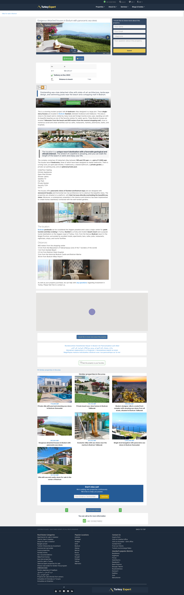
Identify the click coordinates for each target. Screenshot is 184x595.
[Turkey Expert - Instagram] (60, 591)
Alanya (77, 548)
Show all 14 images (73, 103)
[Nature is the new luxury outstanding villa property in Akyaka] (66, 510)
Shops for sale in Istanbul (46, 541)
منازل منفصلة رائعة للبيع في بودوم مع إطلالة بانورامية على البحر (92, 348)
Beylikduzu (116, 553)
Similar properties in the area (49, 370)
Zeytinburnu (116, 560)
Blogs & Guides (138, 7)
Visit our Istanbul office (120, 539)
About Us (112, 7)
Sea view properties (44, 559)
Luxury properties (43, 550)
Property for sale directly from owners (50, 577)
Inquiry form (116, 537)
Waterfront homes (43, 557)
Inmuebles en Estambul (45, 581)
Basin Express (117, 564)
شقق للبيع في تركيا (43, 574)
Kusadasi (78, 539)
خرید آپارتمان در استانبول (45, 572)
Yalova (77, 561)
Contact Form (116, 544)
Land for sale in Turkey (45, 561)
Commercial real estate (45, 548)
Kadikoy (114, 573)
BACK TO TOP (141, 529)
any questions (81, 283)
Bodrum (41, 230)
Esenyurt (115, 571)
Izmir (76, 544)
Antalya (77, 541)
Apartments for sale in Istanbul (47, 537)
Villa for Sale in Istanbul (45, 539)
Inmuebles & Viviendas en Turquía (48, 579)
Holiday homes (42, 552)
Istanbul (77, 537)
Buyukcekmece (117, 569)
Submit (129, 50)
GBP (140, 2)
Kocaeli (77, 557)
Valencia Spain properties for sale (48, 563)
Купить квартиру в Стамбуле (47, 570)
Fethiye (77, 559)
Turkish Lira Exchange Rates (121, 548)
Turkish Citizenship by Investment (48, 546)
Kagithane (115, 555)
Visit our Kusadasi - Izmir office (122, 541)
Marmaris (78, 563)
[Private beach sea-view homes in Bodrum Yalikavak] (120, 510)
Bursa (77, 552)
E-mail (81, 58)
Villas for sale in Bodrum (9, 13)
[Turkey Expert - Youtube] (56, 591)
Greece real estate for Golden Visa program (52, 566)
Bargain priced (42, 544)
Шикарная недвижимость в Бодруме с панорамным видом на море (92, 350)
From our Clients (118, 546)
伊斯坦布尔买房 (42, 568)
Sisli (113, 575)
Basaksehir (116, 562)
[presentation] (38, 37)
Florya (114, 558)
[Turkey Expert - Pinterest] (68, 591)
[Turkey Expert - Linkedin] (72, 591)
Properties (100, 7)
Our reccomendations (44, 555)
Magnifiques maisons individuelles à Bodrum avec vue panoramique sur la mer (92, 352)
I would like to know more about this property (92, 337)
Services (124, 7)
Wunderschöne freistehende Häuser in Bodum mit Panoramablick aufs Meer (92, 346)
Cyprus (77, 555)
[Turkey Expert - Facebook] (64, 591)
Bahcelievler (116, 577)
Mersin (77, 550)
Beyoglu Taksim (117, 566)
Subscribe (104, 496)
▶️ (42, 87)
